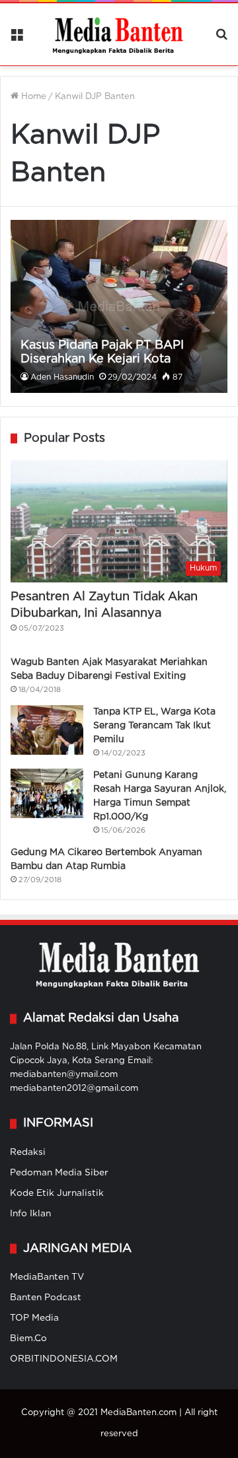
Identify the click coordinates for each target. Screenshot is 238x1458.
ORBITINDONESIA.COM (64, 1359)
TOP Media (34, 1318)
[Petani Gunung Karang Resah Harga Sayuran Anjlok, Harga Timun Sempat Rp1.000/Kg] (47, 793)
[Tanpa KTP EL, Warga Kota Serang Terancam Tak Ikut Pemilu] (47, 730)
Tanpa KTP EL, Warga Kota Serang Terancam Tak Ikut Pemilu (154, 726)
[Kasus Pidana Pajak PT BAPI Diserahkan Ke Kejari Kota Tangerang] (119, 306)
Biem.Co (28, 1338)
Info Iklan (30, 1214)
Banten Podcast (45, 1298)
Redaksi (28, 1152)
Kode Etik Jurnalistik (57, 1193)
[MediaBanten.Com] (119, 34)
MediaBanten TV (47, 1277)
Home (32, 96)
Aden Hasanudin (62, 377)
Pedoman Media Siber (59, 1173)
